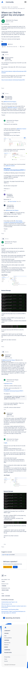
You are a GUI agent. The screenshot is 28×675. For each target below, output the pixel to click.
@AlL (6, 442)
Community (10, 2)
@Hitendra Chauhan (12, 107)
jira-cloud (7, 595)
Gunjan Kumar (8, 354)
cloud (3, 595)
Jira (11, 7)
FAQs (5, 635)
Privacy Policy (7, 656)
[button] (15, 143)
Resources (6, 644)
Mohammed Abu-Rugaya (12, 20)
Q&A (9, 7)
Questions (15, 7)
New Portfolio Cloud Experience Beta (10, 609)
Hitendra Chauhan (9, 57)
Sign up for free (7, 567)
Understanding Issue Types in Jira (9, 602)
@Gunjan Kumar (8, 383)
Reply (2, 88)
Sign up (8, 554)
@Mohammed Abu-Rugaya (10, 101)
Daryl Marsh (9, 194)
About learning (7, 642)
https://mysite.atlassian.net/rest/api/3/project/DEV (13, 79)
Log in (3, 554)
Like (5, 190)
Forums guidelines (8, 637)
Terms (5, 659)
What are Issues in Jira (6, 604)
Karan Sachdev (8, 96)
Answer (4, 44)
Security (6, 661)
